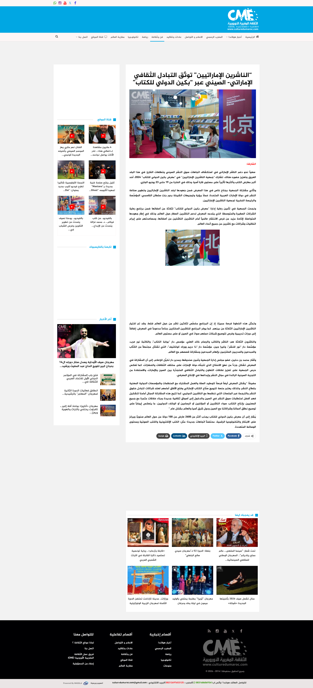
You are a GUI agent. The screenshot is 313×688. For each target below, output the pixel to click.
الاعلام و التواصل (194, 37)
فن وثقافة (157, 37)
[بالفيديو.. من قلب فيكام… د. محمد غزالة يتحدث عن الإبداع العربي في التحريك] (102, 205)
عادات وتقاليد (173, 37)
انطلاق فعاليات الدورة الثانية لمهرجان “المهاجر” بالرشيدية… (80, 392)
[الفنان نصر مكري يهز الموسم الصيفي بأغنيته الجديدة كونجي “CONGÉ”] (71, 134)
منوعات (167, 666)
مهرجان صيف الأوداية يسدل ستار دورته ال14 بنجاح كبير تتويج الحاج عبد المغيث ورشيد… (86, 364)
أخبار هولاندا (235, 37)
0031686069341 (204, 683)
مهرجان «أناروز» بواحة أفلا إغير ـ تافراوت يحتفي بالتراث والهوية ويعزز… (79, 409)
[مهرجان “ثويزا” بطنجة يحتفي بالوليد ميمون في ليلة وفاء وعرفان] (192, 580)
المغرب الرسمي (214, 37)
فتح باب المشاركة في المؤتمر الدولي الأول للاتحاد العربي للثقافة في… (80, 378)
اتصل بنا (83, 37)
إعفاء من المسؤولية (83, 664)
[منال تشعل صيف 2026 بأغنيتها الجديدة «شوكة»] (237, 580)
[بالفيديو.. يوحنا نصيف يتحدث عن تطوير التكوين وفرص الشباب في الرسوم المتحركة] (71, 205)
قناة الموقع (97, 37)
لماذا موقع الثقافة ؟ (83, 643)
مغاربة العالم (117, 37)
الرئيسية (250, 37)
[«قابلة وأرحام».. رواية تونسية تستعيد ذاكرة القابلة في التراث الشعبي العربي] (148, 532)
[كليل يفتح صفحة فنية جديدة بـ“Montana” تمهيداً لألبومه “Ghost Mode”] (102, 169)
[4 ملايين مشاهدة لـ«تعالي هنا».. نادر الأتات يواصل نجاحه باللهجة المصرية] (102, 134)
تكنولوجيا (133, 37)
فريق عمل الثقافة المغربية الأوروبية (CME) (81, 656)
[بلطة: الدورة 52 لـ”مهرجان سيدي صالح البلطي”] (192, 532)
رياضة (145, 37)
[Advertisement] (119, 18)
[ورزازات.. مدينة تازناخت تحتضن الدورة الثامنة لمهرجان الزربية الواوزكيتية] (148, 580)
